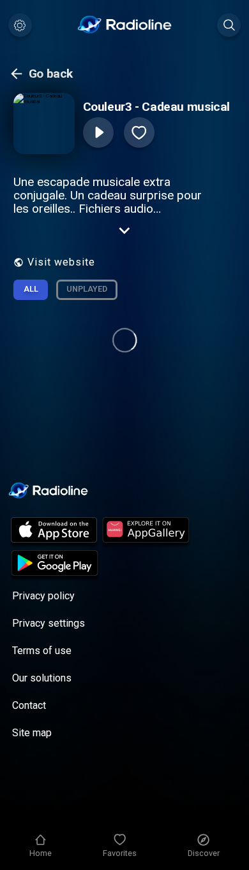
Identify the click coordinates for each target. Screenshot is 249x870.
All (31, 289)
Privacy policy (43, 596)
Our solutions (42, 678)
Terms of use (42, 651)
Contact (29, 705)
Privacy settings (48, 623)
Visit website (61, 262)
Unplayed (86, 289)
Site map (32, 733)
